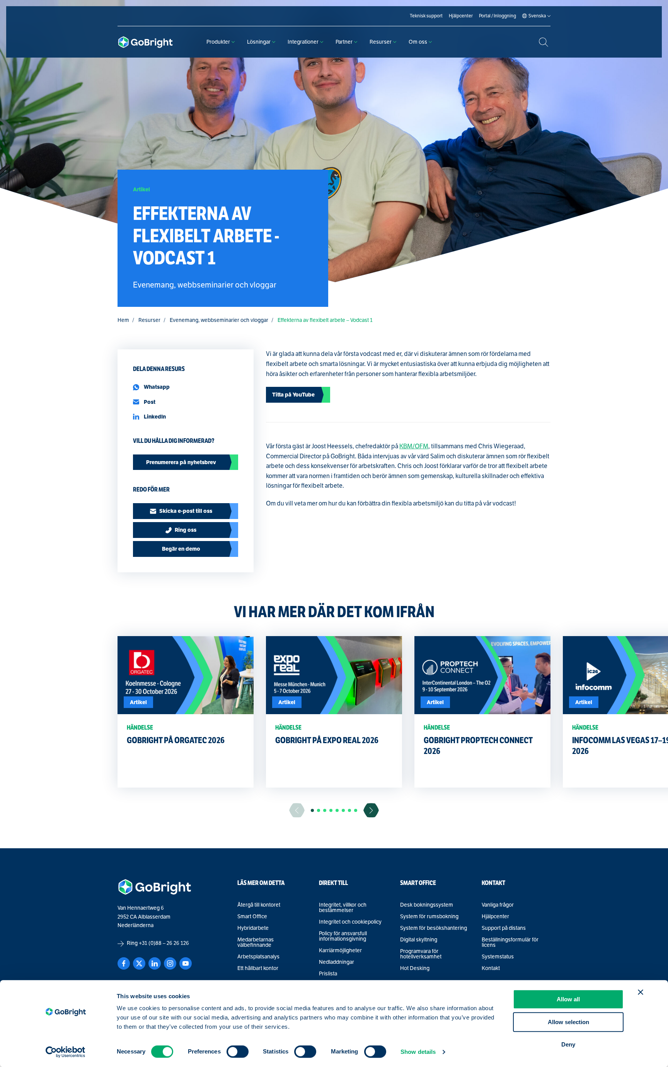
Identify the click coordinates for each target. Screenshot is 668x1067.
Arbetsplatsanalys (258, 957)
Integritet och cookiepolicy (350, 922)
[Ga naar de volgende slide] (371, 810)
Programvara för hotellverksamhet (420, 954)
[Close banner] (640, 992)
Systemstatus (498, 957)
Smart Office (252, 916)
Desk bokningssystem (426, 905)
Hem (123, 320)
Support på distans (504, 928)
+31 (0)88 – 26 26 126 (164, 943)
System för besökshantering (433, 928)
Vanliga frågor (498, 905)
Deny (568, 1044)
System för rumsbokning (429, 916)
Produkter (218, 42)
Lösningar (259, 42)
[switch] (238, 1051)
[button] (312, 810)
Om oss (418, 42)
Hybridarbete (253, 928)
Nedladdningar (336, 962)
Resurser (381, 42)
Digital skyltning (418, 940)
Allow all (568, 999)
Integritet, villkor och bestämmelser (342, 907)
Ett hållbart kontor (257, 968)
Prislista (328, 974)
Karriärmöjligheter (340, 950)
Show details (418, 1051)
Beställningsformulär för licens (510, 942)
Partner (344, 42)
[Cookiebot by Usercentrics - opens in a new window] (65, 1052)
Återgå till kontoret (258, 905)
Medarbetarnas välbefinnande (255, 942)
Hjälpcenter (495, 916)
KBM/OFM (413, 446)
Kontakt (491, 968)
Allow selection (568, 1022)
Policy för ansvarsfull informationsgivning (343, 936)
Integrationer (303, 42)
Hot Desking (414, 968)
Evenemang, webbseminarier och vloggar (219, 320)
